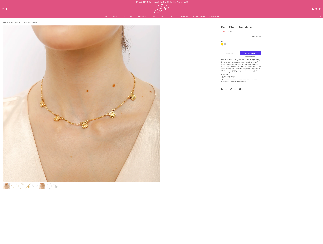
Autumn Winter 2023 (15, 22)
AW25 (106, 16)
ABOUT (173, 16)
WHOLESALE (184, 16)
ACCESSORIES (142, 16)
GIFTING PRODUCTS (199, 16)
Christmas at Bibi (214, 16)
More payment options (250, 56)
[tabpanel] (81, 103)
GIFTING (154, 16)
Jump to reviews (256, 36)
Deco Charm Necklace (31, 22)
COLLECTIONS (127, 16)
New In (115, 16)
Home (4, 22)
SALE (163, 16)
